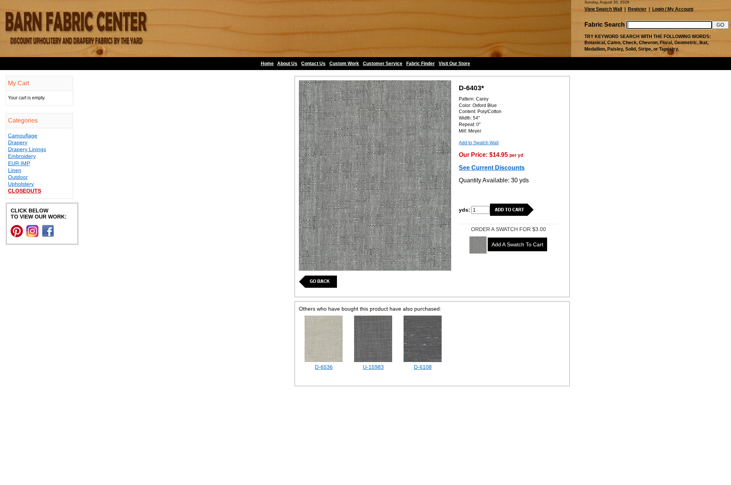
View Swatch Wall (603, 9)
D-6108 (423, 367)
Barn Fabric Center (76, 28)
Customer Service (382, 63)
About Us (287, 63)
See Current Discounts (492, 167)
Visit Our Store (454, 63)
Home (267, 63)
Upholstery (21, 184)
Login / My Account (672, 9)
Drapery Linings (27, 149)
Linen (14, 170)
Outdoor (18, 177)
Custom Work (344, 63)
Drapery (17, 142)
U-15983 (373, 367)
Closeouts (24, 191)
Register (637, 9)
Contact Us (313, 63)
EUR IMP (19, 163)
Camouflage (22, 135)
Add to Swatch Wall (479, 142)
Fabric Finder (420, 63)
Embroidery (22, 156)
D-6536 (324, 367)
